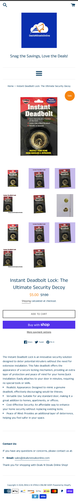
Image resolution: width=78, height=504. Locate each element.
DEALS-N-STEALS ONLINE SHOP (38, 485)
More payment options (39, 332)
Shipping (26, 301)
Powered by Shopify (62, 485)
